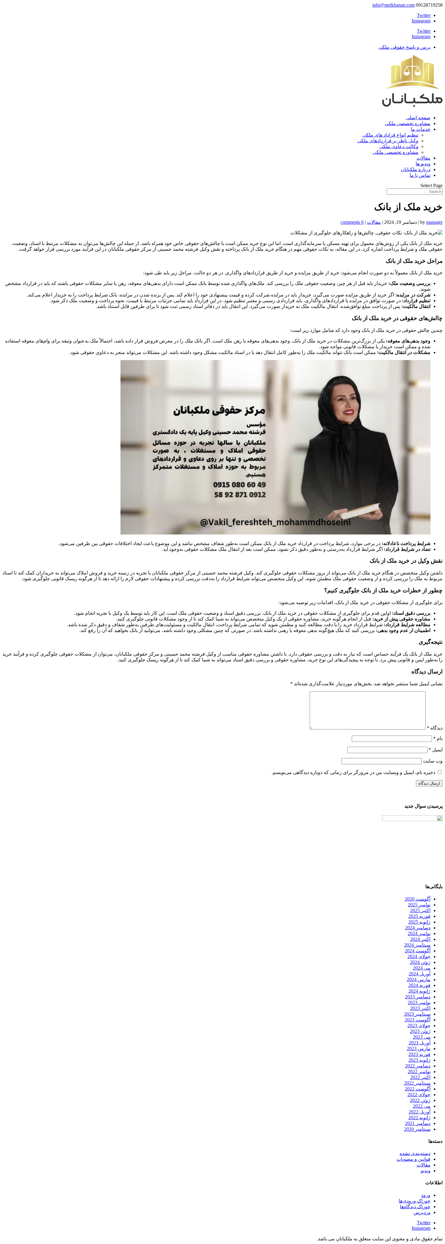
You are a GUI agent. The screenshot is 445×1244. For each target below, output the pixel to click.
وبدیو (425, 1170)
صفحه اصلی (418, 117)
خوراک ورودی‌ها (414, 1200)
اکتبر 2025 (420, 910)
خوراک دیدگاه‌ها (415, 1206)
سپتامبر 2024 (417, 945)
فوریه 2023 (419, 1054)
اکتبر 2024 (420, 939)
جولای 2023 (418, 1025)
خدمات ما (420, 129)
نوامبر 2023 (419, 1002)
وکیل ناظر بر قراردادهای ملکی (387, 140)
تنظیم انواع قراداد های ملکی (390, 134)
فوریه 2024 (419, 985)
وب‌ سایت (433, 760)
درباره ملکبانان (415, 169)
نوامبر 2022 (419, 1071)
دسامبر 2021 (417, 1123)
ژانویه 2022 (419, 1117)
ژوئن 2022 (420, 1100)
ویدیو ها (423, 163)
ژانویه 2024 (419, 991)
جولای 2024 (418, 956)
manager (434, 222)
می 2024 (421, 968)
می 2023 (421, 1037)
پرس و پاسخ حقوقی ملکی (404, 47)
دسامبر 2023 (417, 996)
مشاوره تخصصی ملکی (407, 123)
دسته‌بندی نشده (415, 1153)
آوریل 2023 (419, 1042)
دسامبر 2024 (417, 927)
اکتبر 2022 (420, 1077)
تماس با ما (420, 175)
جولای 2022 (418, 1094)
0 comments (352, 222)
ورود (425, 1195)
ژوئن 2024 (420, 962)
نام (438, 738)
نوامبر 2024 (419, 933)
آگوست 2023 (417, 1019)
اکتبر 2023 (420, 1008)
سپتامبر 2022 (417, 1083)
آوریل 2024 (419, 973)
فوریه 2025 (419, 916)
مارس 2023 (418, 1048)
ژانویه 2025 (419, 922)
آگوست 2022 (417, 1088)
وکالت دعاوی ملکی (398, 146)
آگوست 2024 (417, 950)
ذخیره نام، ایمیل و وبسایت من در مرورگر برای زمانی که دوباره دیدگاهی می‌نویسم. (353, 772)
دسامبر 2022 (417, 1065)
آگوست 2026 (417, 899)
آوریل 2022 (419, 1111)
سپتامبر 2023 (417, 1014)
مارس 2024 (418, 979)
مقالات (423, 157)
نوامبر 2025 (419, 904)
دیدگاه (435, 727)
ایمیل (436, 749)
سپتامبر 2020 (417, 1129)
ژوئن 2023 (420, 1031)
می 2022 (421, 1106)
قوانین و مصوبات (413, 1159)
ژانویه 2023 (419, 1060)
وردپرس (422, 1212)
